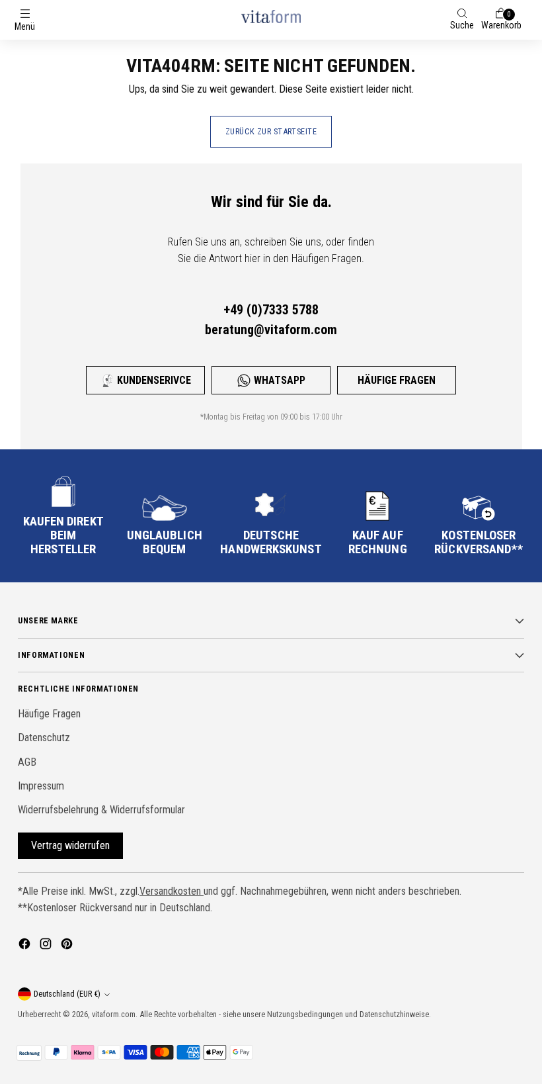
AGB (27, 762)
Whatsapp (279, 380)
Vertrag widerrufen (70, 845)
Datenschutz (44, 737)
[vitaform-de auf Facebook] (26, 946)
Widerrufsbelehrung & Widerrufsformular (101, 809)
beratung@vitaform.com (271, 330)
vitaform (105, 1014)
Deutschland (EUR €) (67, 994)
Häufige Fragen (397, 380)
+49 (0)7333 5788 (271, 310)
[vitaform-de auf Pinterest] (68, 946)
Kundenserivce (154, 380)
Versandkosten (171, 891)
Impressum (41, 786)
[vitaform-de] (271, 16)
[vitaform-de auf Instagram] (47, 946)
